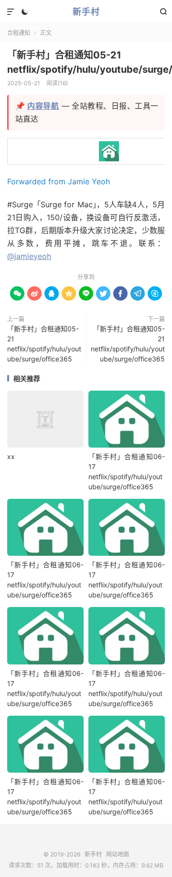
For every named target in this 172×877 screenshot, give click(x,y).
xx (11, 456)
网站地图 (117, 854)
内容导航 (43, 106)
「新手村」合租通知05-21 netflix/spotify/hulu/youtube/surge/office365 (44, 344)
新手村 (86, 12)
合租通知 (18, 32)
